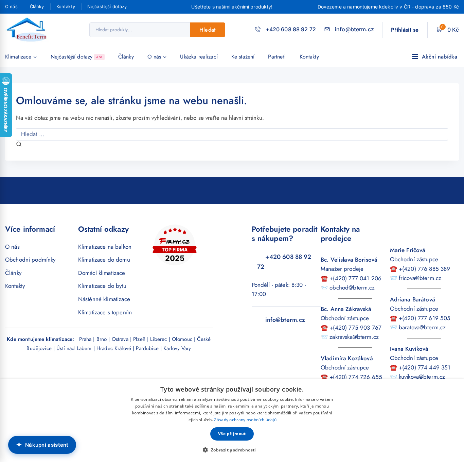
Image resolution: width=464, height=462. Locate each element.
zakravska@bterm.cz (354, 337)
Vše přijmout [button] (232, 433)
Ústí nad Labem (73, 348)
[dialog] (232, 420)
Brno (101, 339)
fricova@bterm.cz (420, 278)
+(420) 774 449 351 (425, 367)
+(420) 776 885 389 (424, 269)
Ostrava (120, 339)
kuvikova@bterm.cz (422, 377)
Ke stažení (243, 57)
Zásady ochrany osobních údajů (245, 420)
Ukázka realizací (198, 57)
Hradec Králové (113, 348)
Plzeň (139, 339)
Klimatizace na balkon (104, 247)
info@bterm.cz (285, 319)
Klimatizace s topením (105, 312)
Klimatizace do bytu (102, 286)
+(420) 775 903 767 (355, 328)
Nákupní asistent (47, 445)
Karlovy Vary (177, 348)
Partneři (277, 57)
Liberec (158, 339)
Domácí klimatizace (101, 273)
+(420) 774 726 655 (355, 377)
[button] (232, 450)
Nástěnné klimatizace (104, 299)
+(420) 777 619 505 (425, 318)
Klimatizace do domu (104, 259)
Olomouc (182, 339)
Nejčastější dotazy (107, 6)
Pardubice (147, 348)
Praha (85, 339)
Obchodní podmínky (30, 259)
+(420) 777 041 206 (355, 278)
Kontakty (65, 6)
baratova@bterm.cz (422, 327)
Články (37, 6)
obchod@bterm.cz (352, 287)
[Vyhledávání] (232, 134)
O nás (11, 6)
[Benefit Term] (28, 30)
